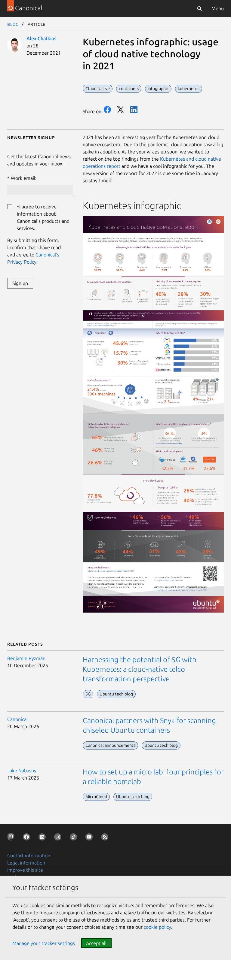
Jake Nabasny (21, 770)
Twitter (120, 109)
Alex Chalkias (41, 38)
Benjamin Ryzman (26, 658)
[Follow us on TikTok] (74, 838)
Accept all (96, 943)
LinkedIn (133, 109)
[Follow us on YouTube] (90, 838)
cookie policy (157, 927)
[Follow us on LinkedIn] (43, 838)
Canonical (17, 719)
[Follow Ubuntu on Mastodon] (12, 838)
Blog (13, 24)
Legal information (26, 862)
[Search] (199, 8)
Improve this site (25, 870)
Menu (217, 8)
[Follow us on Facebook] (27, 838)
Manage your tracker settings (43, 943)
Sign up (20, 283)
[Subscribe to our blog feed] (106, 838)
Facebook (107, 109)
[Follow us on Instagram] (59, 838)
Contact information (28, 855)
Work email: (23, 178)
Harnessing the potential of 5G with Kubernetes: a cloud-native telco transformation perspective (139, 669)
